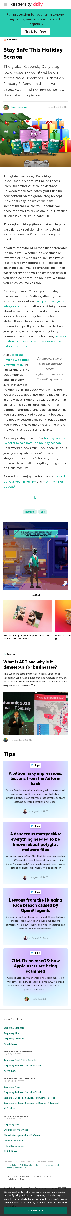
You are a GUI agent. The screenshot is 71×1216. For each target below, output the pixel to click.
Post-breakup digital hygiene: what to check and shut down (26, 637)
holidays (12, 39)
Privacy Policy (11, 1165)
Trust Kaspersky (26, 1179)
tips (43, 511)
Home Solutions (13, 1019)
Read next (12, 654)
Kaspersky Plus (11, 1033)
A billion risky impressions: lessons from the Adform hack (35, 778)
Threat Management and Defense (22, 1135)
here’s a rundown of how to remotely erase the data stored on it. (34, 341)
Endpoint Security (13, 1140)
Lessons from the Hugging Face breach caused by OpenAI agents (35, 905)
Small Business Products (18, 1051)
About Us (20, 1176)
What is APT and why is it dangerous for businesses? (30, 664)
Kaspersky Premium (14, 1038)
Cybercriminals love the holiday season (32, 443)
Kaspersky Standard (14, 1028)
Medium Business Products (20, 1078)
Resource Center (49, 1176)
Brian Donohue (19, 107)
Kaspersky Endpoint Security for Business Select (29, 1097)
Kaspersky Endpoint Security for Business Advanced (31, 1103)
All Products (10, 1071)
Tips (37, 765)
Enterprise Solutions (16, 1116)
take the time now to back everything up (16, 360)
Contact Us (8, 1176)
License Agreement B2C (52, 1165)
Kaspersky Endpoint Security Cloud (22, 1065)
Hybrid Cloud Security (15, 1146)
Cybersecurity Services (16, 1130)
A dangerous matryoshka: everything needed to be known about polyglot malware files (35, 841)
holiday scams (54, 438)
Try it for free (35, 31)
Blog (37, 1176)
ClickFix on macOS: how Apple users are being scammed (35, 966)
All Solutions (10, 1044)
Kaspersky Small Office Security (20, 1060)
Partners (29, 1176)
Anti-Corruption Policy (29, 1165)
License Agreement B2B (15, 1168)
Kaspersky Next (12, 1087)
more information (57, 1202)
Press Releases (11, 1179)
